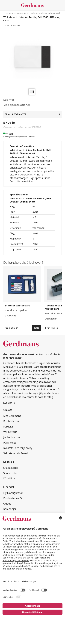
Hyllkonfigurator (13, 493)
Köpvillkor (9, 478)
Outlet (7, 503)
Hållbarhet (9, 442)
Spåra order (10, 473)
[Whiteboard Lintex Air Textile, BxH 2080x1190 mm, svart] (32, 57)
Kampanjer (9, 509)
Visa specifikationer (16, 105)
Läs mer (8, 100)
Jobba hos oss (11, 437)
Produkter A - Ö (12, 498)
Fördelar (8, 426)
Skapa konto (10, 467)
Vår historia (10, 432)
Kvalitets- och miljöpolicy (17, 448)
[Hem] (32, 5)
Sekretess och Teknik (16, 453)
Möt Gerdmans (12, 416)
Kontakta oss (11, 421)
